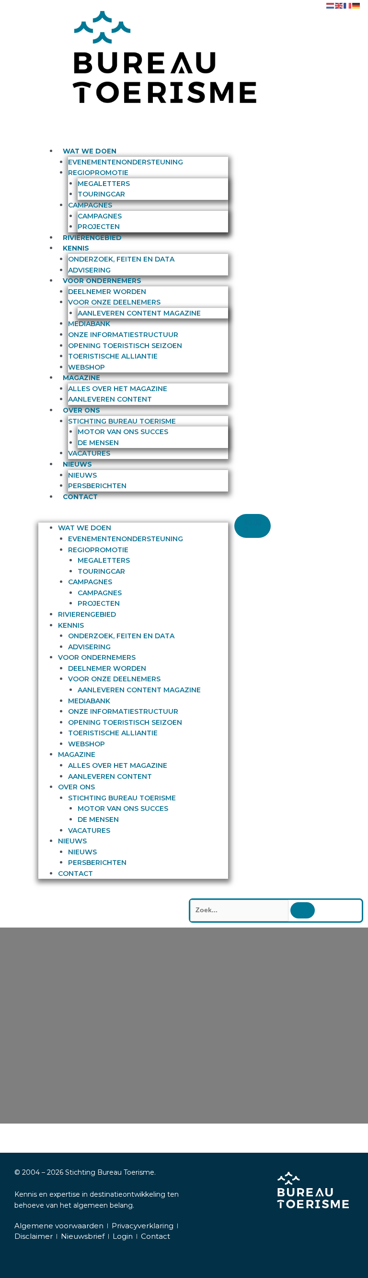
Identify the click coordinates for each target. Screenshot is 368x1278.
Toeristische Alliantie (113, 356)
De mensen (98, 442)
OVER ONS (81, 410)
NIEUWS (77, 464)
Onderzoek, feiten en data (121, 259)
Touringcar (101, 194)
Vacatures (89, 453)
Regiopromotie (98, 172)
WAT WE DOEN (89, 151)
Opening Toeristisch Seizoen (125, 345)
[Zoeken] (302, 910)
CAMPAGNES (90, 205)
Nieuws (82, 475)
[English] (339, 5)
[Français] (348, 5)
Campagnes (100, 216)
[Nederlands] (330, 5)
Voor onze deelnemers (114, 302)
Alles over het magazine (117, 388)
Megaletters (104, 183)
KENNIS (76, 248)
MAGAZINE (81, 378)
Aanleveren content (110, 399)
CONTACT (80, 497)
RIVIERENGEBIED (92, 237)
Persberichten (97, 485)
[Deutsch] (356, 5)
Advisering (89, 270)
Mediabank (89, 323)
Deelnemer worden (107, 291)
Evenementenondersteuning (125, 162)
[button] (133, 517)
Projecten (99, 226)
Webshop (86, 367)
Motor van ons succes (123, 431)
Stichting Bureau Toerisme (122, 421)
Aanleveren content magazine (139, 313)
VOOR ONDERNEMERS (102, 280)
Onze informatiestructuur (123, 334)
